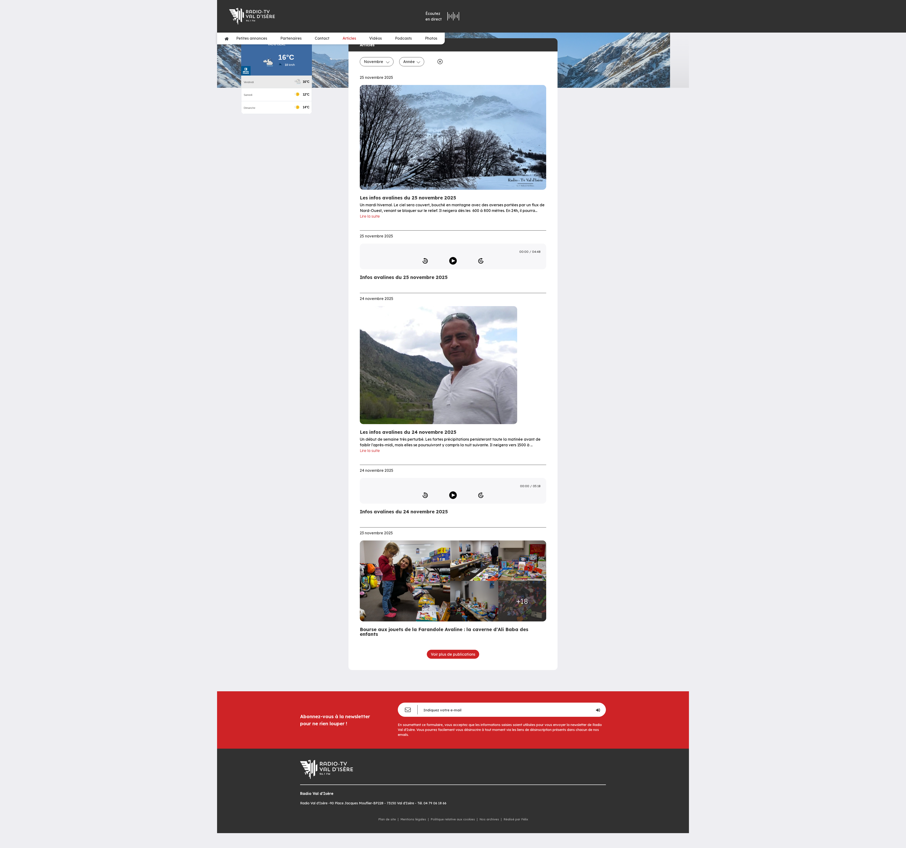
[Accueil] (226, 38)
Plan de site (387, 819)
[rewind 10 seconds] (425, 261)
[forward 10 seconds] (481, 261)
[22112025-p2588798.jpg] (522, 560)
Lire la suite (370, 216)
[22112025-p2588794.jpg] (474, 560)
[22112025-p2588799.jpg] (474, 601)
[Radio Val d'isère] (297, 16)
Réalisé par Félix (515, 819)
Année (409, 61)
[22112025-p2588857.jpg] (406, 580)
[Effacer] (439, 61)
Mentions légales (413, 819)
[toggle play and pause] (453, 261)
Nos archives (489, 819)
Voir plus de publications (453, 654)
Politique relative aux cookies (453, 819)
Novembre (374, 61)
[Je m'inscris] (598, 710)
